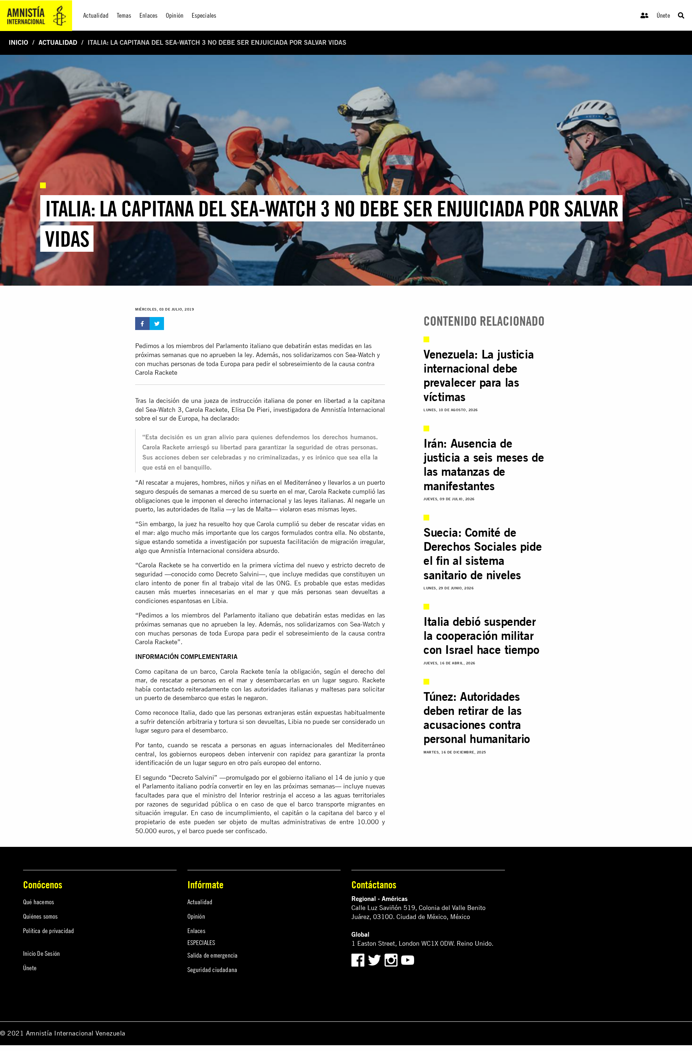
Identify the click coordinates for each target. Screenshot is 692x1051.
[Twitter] (375, 959)
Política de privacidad (48, 931)
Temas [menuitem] (124, 15)
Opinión (196, 916)
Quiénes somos (40, 916)
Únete (663, 15)
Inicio (18, 42)
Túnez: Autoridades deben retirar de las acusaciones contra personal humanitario (476, 717)
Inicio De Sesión (41, 953)
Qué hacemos (38, 902)
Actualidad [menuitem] (95, 15)
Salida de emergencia (212, 955)
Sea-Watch (360, 355)
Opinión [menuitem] (174, 15)
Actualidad (58, 42)
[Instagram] (392, 959)
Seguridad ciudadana (212, 969)
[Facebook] (357, 959)
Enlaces (196, 931)
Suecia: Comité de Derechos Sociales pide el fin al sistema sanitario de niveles (482, 553)
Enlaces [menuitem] (148, 15)
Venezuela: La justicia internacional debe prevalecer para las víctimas (478, 375)
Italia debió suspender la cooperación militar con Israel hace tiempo (481, 635)
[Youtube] (407, 959)
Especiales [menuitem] (204, 15)
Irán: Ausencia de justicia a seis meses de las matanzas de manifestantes (483, 464)
